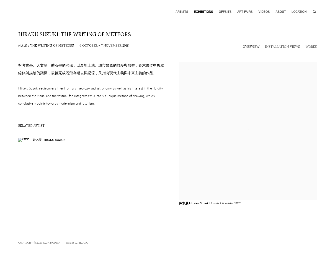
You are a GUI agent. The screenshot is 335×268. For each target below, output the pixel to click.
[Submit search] (315, 11)
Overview (251, 47)
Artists (181, 11)
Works (311, 47)
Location (299, 11)
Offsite (225, 11)
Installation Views (282, 47)
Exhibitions (203, 11)
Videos (264, 11)
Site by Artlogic (77, 242)
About (281, 11)
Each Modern (59, 11)
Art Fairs (245, 11)
